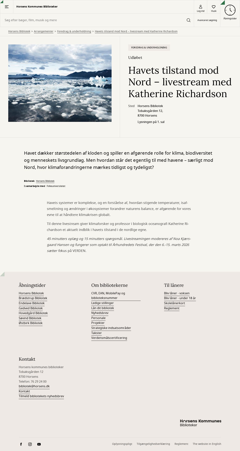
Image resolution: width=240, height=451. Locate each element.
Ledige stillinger (102, 303)
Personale (98, 318)
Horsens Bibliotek (19, 31)
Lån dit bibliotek (102, 308)
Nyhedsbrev (99, 313)
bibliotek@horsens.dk (34, 386)
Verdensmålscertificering (109, 338)
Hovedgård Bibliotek (33, 313)
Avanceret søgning (207, 20)
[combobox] (97, 20)
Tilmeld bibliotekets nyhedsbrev (41, 396)
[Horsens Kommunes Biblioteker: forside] (200, 423)
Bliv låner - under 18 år (180, 298)
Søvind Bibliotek (30, 318)
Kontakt (24, 391)
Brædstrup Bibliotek (33, 298)
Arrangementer (43, 31)
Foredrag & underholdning (74, 31)
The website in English (207, 444)
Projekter (98, 323)
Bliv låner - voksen (177, 293)
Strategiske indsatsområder (111, 328)
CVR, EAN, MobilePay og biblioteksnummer (108, 295)
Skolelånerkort (174, 303)
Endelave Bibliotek (32, 303)
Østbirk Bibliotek (31, 323)
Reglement (171, 308)
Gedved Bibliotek (31, 308)
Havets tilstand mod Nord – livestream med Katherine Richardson (136, 31)
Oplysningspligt (122, 444)
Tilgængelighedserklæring (153, 444)
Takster (96, 333)
